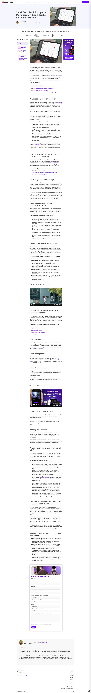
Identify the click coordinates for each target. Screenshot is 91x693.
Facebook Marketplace (45, 477)
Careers (72, 673)
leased (60, 102)
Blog (65, 2)
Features (34, 2)
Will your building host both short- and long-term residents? (45, 172)
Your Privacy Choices (21, 675)
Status (72, 671)
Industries (41, 2)
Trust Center (71, 683)
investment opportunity (53, 162)
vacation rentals (33, 190)
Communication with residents (38, 332)
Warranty (72, 677)
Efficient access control (37, 330)
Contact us (60, 2)
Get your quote (85, 2)
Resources (53, 2)
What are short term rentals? (38, 85)
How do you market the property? (40, 174)
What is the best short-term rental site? (40, 90)
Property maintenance (36, 334)
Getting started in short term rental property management (44, 86)
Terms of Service (70, 686)
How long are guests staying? (39, 170)
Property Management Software (67, 688)
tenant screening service (42, 347)
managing (58, 75)
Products (47, 2)
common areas (41, 234)
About (73, 670)
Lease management (36, 328)
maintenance (53, 432)
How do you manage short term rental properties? (42, 88)
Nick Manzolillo (23, 21)
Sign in (79, 2)
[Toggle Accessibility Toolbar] (88, 690)
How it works (28, 2)
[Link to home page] (16, 8)
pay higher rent (38, 144)
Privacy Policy (50, 624)
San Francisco (58, 194)
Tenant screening (35, 327)
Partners (72, 675)
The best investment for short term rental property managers (44, 92)
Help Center (71, 681)
